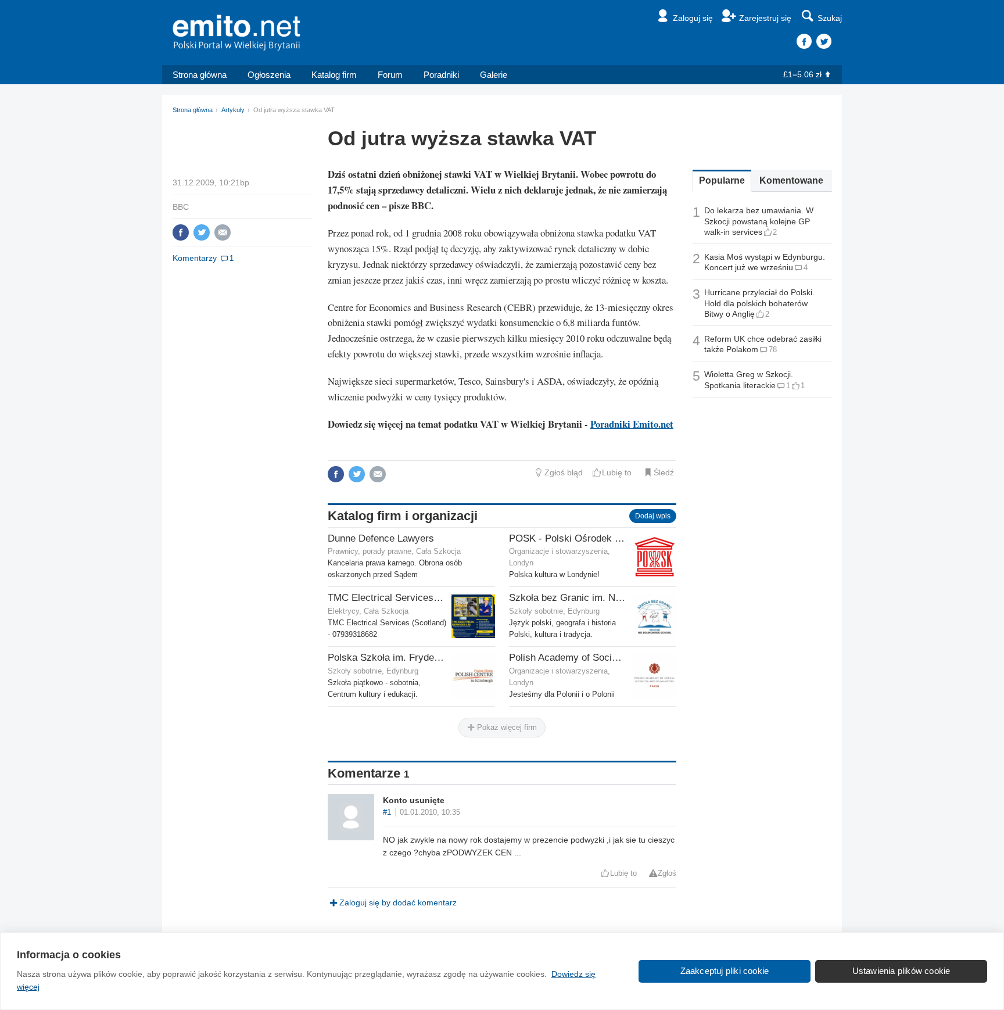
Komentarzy (195, 258)
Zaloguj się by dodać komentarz (398, 902)
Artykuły (233, 109)
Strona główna (200, 75)
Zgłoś (667, 873)
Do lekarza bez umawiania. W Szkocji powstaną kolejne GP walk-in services (758, 221)
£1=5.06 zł (802, 74)
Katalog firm (334, 75)
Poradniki (441, 75)
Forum (390, 75)
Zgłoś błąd (563, 472)
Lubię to (617, 472)
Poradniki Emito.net (631, 424)
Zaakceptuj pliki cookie (724, 971)
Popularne (722, 180)
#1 (387, 812)
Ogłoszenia (269, 75)
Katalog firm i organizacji (403, 515)
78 (773, 349)
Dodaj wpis (652, 516)
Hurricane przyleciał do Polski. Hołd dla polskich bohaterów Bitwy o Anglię (759, 303)
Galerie (493, 75)
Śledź (664, 472)
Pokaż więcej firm (506, 727)
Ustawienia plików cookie (901, 971)
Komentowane (791, 180)
